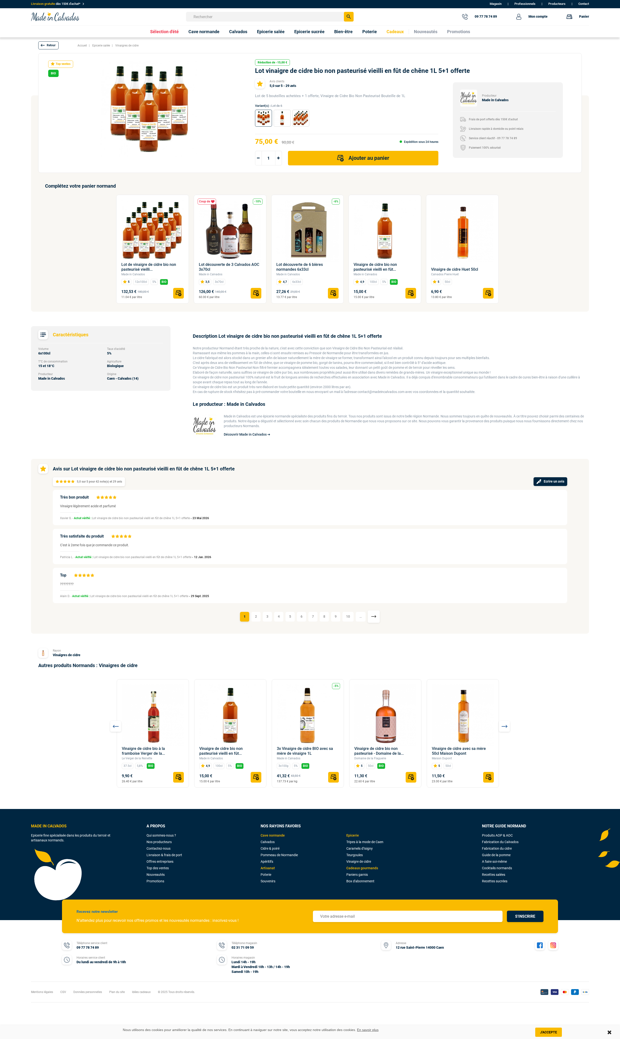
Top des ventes (158, 868)
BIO (164, 282)
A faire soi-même (494, 861)
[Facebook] (540, 945)
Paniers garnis (357, 875)
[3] (65, 481)
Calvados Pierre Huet (445, 274)
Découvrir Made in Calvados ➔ (247, 434)
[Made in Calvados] (55, 16)
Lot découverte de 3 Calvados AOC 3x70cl (229, 267)
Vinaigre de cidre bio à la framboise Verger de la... (143, 751)
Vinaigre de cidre (358, 861)
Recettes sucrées (494, 881)
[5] (72, 481)
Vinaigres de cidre (66, 655)
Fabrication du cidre (497, 848)
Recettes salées (493, 875)
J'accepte (548, 1032)
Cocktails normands (497, 868)
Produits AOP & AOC (497, 835)
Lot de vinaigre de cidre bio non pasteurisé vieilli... (148, 267)
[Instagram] (553, 945)
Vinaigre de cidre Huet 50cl (454, 269)
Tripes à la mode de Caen (364, 842)
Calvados (268, 842)
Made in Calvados (133, 274)
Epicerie (352, 835)
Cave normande (273, 835)
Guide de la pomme (496, 855)
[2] (61, 481)
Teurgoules (354, 855)
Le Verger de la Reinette (137, 758)
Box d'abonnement (360, 881)
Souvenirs (268, 881)
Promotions (155, 881)
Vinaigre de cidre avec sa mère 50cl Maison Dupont (459, 751)
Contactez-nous (158, 848)
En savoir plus (368, 1030)
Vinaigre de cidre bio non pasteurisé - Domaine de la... (379, 751)
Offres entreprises (160, 861)
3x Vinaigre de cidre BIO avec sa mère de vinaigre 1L (305, 751)
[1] (57, 481)
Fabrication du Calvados (500, 842)
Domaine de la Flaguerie (370, 758)
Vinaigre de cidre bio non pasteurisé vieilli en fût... (375, 267)
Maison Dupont (442, 758)
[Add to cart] (178, 293)
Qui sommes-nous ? (161, 835)
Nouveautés (156, 875)
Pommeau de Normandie (279, 855)
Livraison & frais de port (164, 855)
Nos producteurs (159, 842)
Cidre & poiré (270, 848)
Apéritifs (267, 861)
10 (348, 616)
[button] (48, 45)
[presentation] (115, 726)
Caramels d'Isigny (359, 848)
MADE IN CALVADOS (49, 826)
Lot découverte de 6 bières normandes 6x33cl (299, 267)
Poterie (266, 875)
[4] (68, 481)
